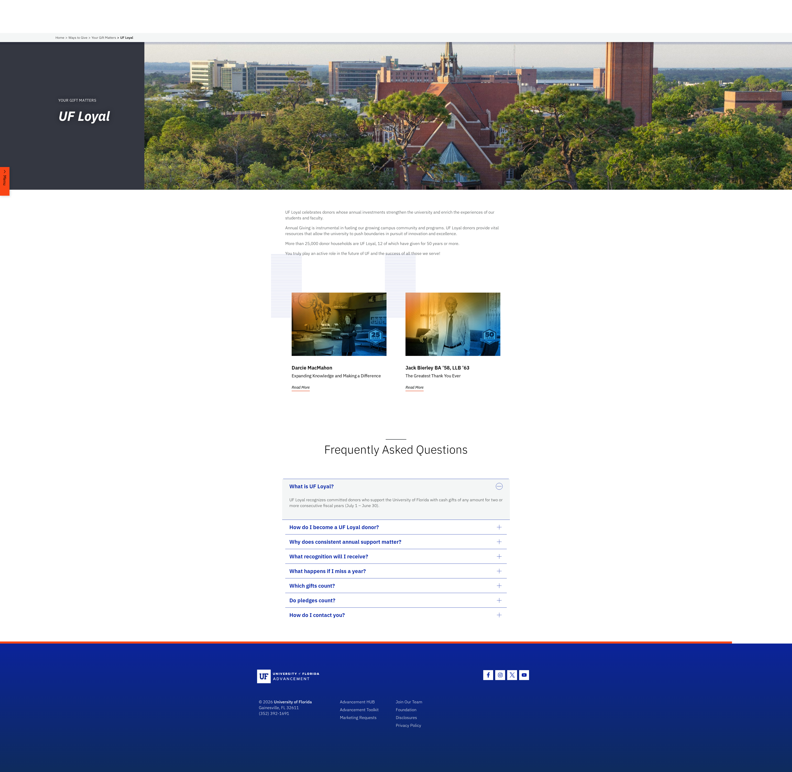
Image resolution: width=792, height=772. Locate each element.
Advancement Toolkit (359, 709)
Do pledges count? (312, 600)
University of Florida (293, 702)
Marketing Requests (358, 717)
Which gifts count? (312, 585)
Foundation (406, 709)
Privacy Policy (408, 725)
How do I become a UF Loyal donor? (334, 527)
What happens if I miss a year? (327, 570)
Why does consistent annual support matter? (345, 541)
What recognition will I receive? (328, 556)
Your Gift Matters (104, 37)
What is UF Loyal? (311, 486)
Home (59, 37)
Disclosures (406, 717)
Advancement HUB (357, 702)
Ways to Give (77, 37)
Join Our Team (409, 702)
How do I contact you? (317, 614)
